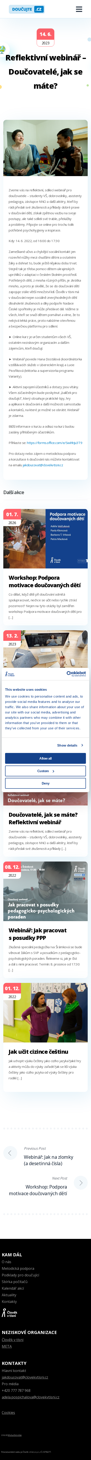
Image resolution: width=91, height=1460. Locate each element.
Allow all (45, 758)
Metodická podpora (18, 1268)
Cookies (8, 1412)
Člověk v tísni (12, 1339)
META (7, 1346)
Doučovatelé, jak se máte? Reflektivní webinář (43, 818)
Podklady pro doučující (20, 1275)
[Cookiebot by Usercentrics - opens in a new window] (66, 674)
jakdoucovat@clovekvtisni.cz (25, 1377)
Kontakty (9, 1301)
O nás (6, 1261)
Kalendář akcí (13, 1288)
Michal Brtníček (14, 1435)
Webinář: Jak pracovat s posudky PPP (37, 933)
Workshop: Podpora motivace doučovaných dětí (44, 581)
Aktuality (9, 1295)
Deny (45, 783)
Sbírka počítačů (15, 1281)
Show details (67, 745)
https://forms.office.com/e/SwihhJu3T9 (54, 442)
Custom (43, 771)
